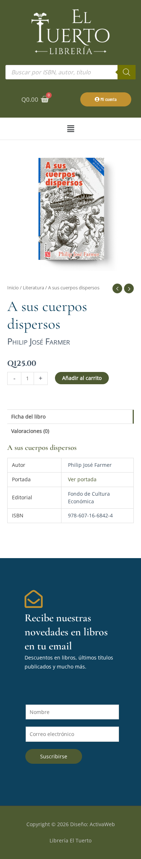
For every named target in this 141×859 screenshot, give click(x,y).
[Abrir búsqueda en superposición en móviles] (70, 72)
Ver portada (82, 479)
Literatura (33, 288)
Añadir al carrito (82, 377)
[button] (70, 128)
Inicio (13, 288)
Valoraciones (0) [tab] (30, 431)
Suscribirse (53, 756)
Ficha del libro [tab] (28, 416)
